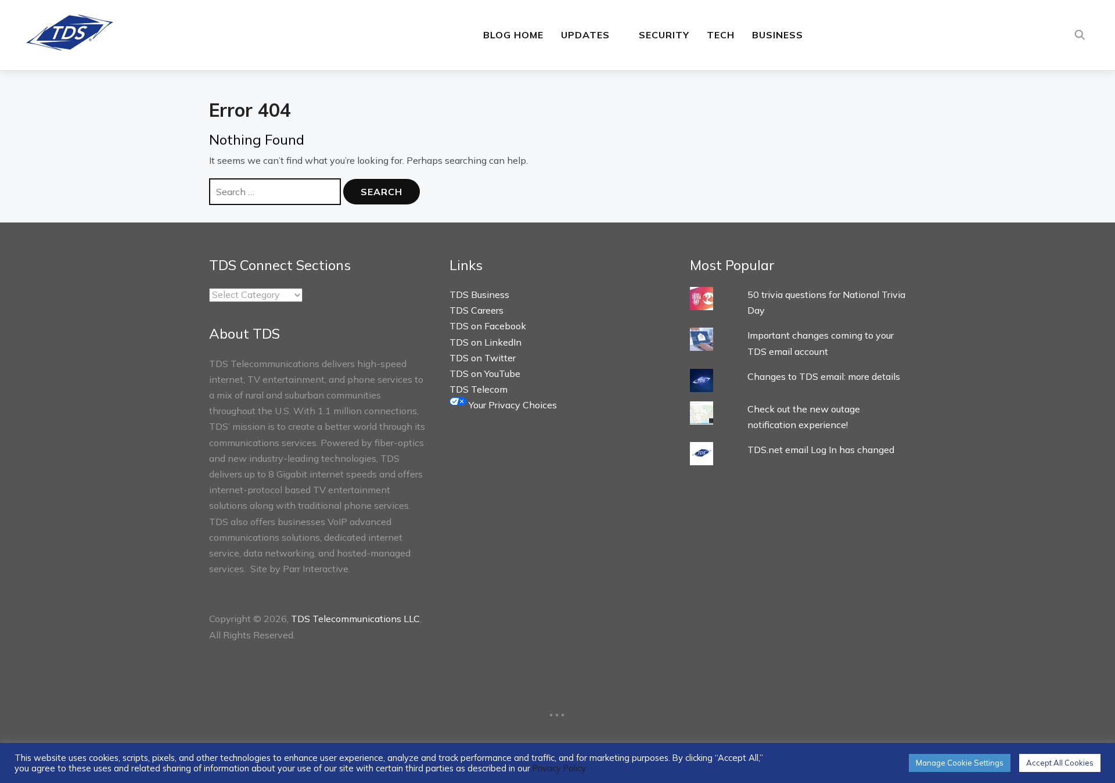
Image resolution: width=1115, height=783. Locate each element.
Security (664, 35)
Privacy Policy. (560, 768)
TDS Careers (476, 310)
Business (777, 35)
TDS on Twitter (482, 358)
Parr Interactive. (316, 568)
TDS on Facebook (487, 326)
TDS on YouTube (484, 373)
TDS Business (479, 294)
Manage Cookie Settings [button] (959, 762)
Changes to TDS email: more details (823, 376)
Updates (585, 35)
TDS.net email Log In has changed (820, 449)
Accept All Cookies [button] (1060, 762)
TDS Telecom (478, 389)
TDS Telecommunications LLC (355, 618)
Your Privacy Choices (511, 405)
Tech (721, 35)
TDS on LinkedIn (485, 342)
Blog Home (513, 35)
